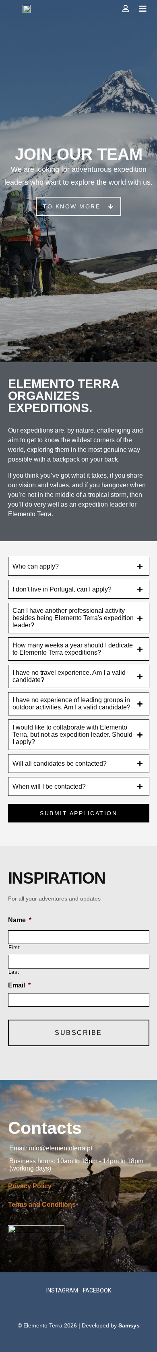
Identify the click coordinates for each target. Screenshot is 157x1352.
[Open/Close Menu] (143, 9)
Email (19, 985)
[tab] (78, 566)
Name (19, 920)
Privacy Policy (30, 1186)
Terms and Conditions (42, 1204)
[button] (78, 206)
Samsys (129, 1325)
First (14, 947)
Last (14, 972)
